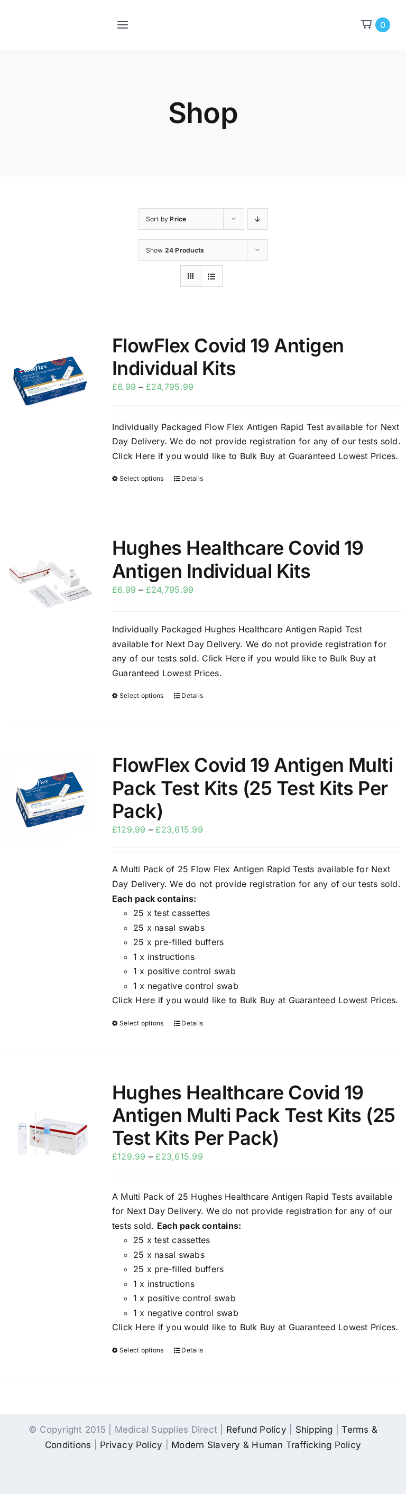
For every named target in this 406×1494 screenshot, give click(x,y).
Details (192, 478)
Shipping (314, 1429)
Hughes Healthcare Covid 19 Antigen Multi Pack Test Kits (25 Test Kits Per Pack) (253, 1115)
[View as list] (211, 276)
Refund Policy (256, 1429)
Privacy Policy (131, 1445)
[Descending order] (257, 219)
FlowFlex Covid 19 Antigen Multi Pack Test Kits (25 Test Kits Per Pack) (252, 787)
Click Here (133, 456)
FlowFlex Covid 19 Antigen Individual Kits (228, 357)
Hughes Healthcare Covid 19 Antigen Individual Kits (238, 559)
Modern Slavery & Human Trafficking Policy (266, 1445)
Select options (141, 478)
